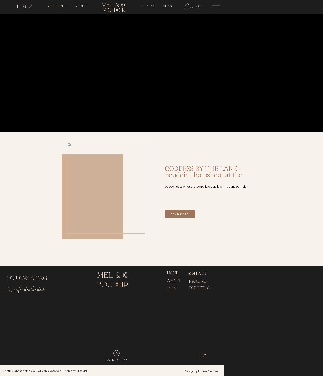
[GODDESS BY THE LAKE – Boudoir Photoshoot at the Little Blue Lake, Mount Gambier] (106, 188)
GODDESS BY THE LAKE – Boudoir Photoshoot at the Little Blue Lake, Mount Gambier (204, 178)
